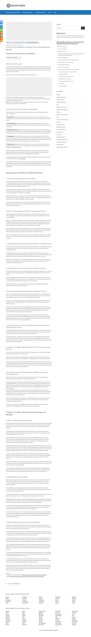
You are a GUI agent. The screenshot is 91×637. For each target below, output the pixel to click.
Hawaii (23, 611)
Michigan (41, 612)
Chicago (40, 596)
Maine (23, 623)
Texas (73, 614)
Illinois (23, 614)
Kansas (23, 618)
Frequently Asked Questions (62, 109)
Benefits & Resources (27, 12)
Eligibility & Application (61, 102)
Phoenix (40, 598)
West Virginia (75, 621)
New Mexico (58, 611)
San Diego (24, 598)
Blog (55, 12)
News (58, 117)
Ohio (56, 617)
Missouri (40, 617)
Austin (7, 602)
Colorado (8, 618)
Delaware (8, 621)
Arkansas (8, 615)
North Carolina (58, 614)
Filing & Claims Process (62, 107)
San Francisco (25, 601)
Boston (56, 602)
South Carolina (58, 624)
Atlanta (73, 601)
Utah (73, 615)
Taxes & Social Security (62, 142)
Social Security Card (40, 12)
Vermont (74, 617)
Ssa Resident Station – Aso (62, 139)
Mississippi (41, 615)
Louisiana (24, 621)
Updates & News (60, 144)
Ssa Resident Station (61, 137)
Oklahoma (57, 618)
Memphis (74, 598)
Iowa (23, 617)
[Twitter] (1, 24)
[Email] (1, 35)
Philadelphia (41, 599)
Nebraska (41, 620)
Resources (59, 122)
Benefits (58, 94)
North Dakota (58, 615)
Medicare (59, 112)
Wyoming (74, 624)
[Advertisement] (29, 31)
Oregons (57, 620)
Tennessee (74, 612)
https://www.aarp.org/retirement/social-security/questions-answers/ (27, 576)
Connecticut (8, 620)
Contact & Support (61, 99)
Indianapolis (57, 596)
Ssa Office (59, 134)
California (8, 617)
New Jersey (41, 624)
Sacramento (25, 602)
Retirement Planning (61, 129)
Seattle (56, 599)
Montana (41, 618)
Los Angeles (24, 596)
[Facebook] (1, 22)
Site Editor (19, 45)
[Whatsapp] (1, 30)
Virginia (73, 618)
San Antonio (8, 599)
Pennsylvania (58, 621)
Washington (74, 620)
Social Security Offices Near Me (51, 630)
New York (57, 612)
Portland (74, 599)
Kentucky (24, 620)
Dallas (7, 598)
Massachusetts (42, 611)
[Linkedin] (1, 27)
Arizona (7, 614)
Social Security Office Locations (13, 12)
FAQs (49, 12)
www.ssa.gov (22, 158)
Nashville (74, 596)
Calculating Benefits (20, 42)
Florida (7, 623)
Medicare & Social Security (62, 114)
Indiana (23, 615)
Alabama (8, 611)
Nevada (40, 621)
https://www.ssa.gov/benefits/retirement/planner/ (34, 575)
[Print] (1, 38)
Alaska (7, 612)
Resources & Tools (60, 124)
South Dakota (75, 611)
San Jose (24, 599)
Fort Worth (8, 601)
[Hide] (0, 43)
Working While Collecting (62, 147)
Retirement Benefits (61, 127)
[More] (1, 40)
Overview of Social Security (62, 119)
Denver (56, 601)
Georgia (7, 624)
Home (9, 42)
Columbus (41, 602)
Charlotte (57, 598)
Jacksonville (41, 601)
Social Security (60, 132)
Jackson (73, 602)
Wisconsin (74, 623)
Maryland (24, 624)
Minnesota (41, 614)
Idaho (23, 612)
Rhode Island (58, 623)
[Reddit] (1, 32)
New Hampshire (42, 623)
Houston (7, 596)
